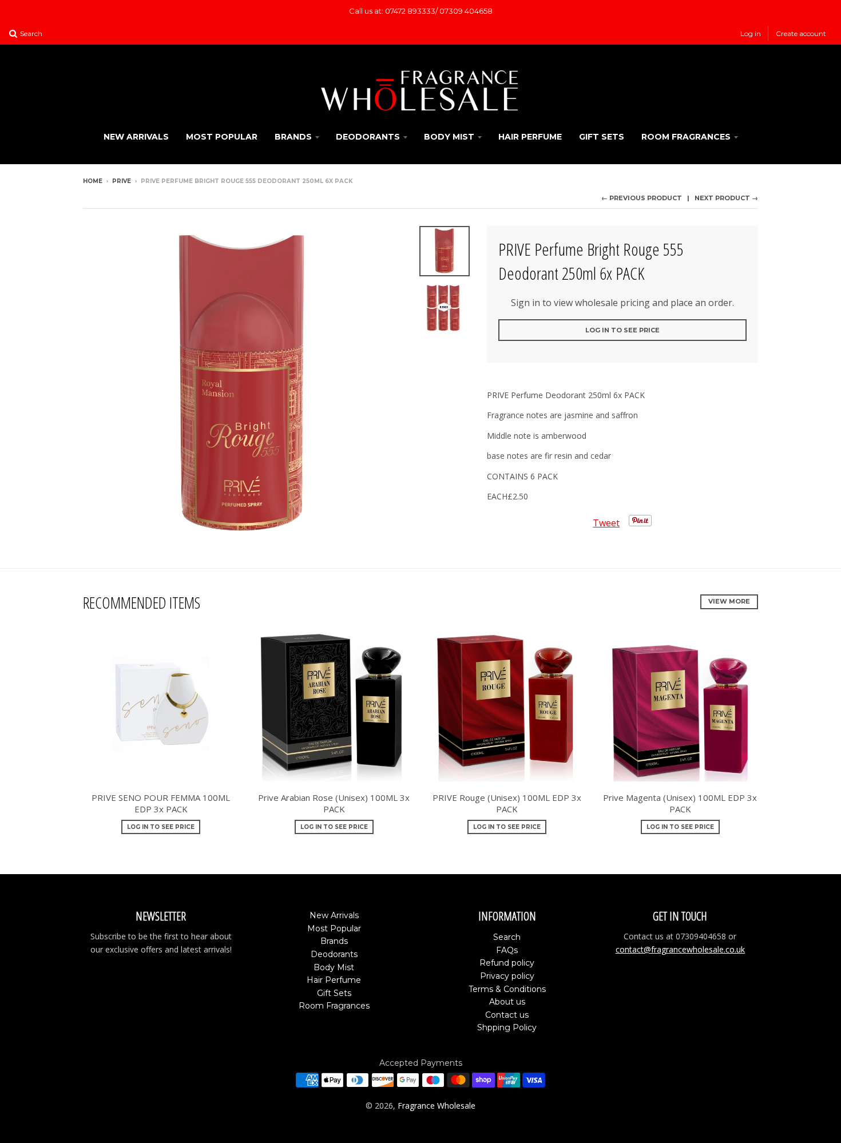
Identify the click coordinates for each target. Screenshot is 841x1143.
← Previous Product (641, 198)
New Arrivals (136, 137)
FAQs (507, 950)
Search (507, 937)
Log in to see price (622, 330)
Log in (750, 33)
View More (729, 601)
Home (92, 181)
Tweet (606, 523)
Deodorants (368, 137)
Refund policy (506, 963)
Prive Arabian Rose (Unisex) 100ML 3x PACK (334, 803)
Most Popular (221, 137)
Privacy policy (507, 976)
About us (507, 1002)
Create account (801, 33)
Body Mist (449, 137)
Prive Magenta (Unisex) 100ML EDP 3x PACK (680, 803)
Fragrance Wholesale (436, 1105)
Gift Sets (601, 137)
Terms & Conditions (507, 989)
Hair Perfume (530, 137)
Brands (293, 137)
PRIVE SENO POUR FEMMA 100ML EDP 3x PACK (161, 803)
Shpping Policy (507, 1027)
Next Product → (726, 198)
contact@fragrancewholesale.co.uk (680, 949)
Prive (121, 181)
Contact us (507, 1015)
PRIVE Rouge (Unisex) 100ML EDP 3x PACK (507, 803)
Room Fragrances (686, 137)
